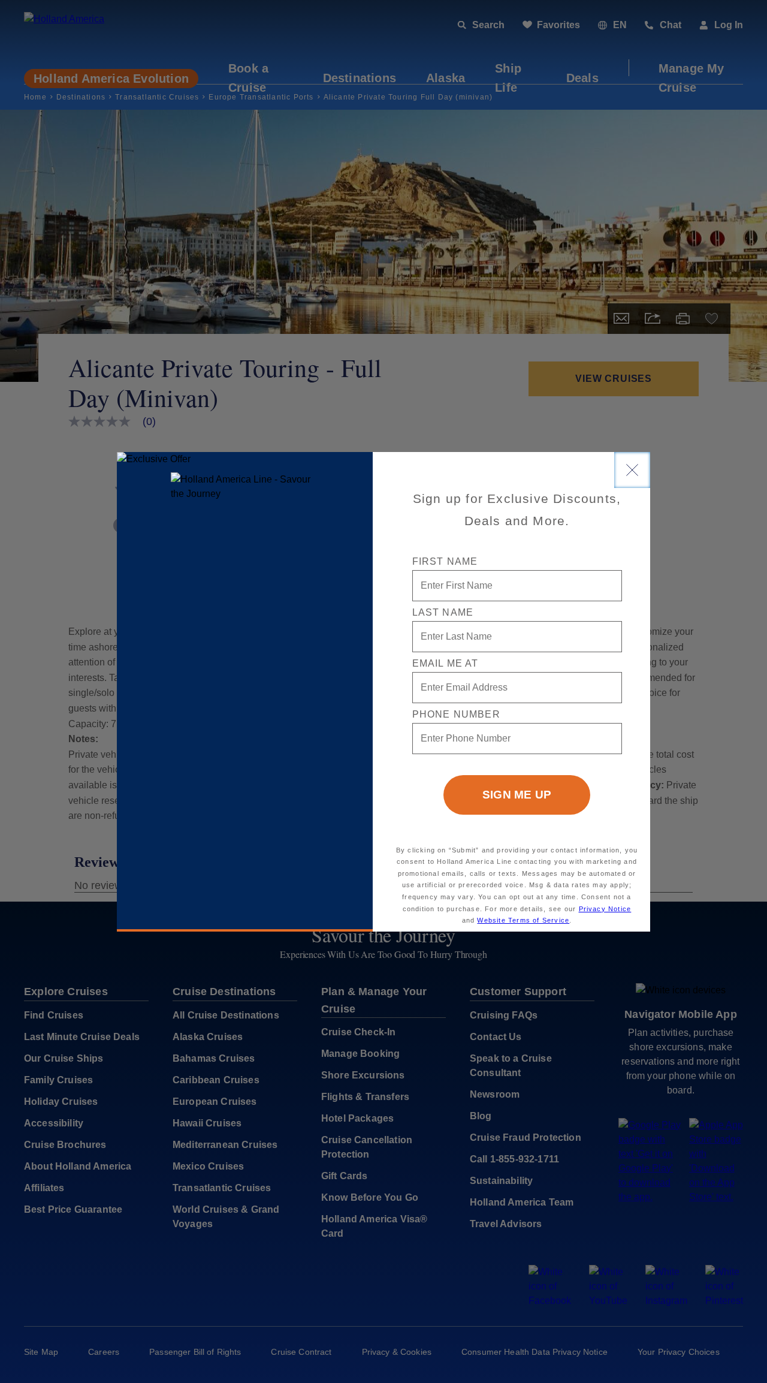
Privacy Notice (605, 908)
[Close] (632, 470)
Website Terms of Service (523, 920)
